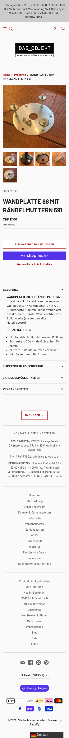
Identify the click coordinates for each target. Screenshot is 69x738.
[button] (34, 289)
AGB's (34, 535)
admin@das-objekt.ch (46, 456)
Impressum (34, 558)
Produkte (20, 74)
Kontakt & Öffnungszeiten (34, 512)
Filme (34, 644)
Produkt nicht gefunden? (34, 581)
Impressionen (34, 626)
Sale (34, 638)
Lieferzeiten (34, 518)
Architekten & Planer (34, 615)
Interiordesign (35, 501)
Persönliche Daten (34, 552)
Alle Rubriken (34, 586)
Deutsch (42, 734)
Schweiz (32, 675)
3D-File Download (34, 604)
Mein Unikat (34, 621)
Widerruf (34, 546)
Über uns (34, 495)
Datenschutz (35, 541)
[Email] (23, 662)
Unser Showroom (34, 506)
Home (6, 74)
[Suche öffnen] (11, 29)
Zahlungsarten (34, 529)
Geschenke (34, 609)
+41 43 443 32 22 (21, 456)
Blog (34, 632)
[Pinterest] (46, 662)
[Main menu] (5, 29)
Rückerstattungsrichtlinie (34, 563)
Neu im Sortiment (35, 592)
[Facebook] (30, 662)
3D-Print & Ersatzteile (34, 598)
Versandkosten (34, 523)
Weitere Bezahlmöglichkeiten (34, 264)
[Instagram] (38, 662)
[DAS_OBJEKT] (34, 49)
